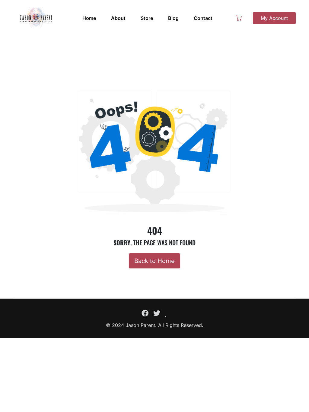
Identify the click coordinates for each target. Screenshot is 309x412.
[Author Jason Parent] (36, 18)
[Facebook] (145, 313)
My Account (274, 18)
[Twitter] (156, 313)
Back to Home (154, 261)
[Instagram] (166, 313)
